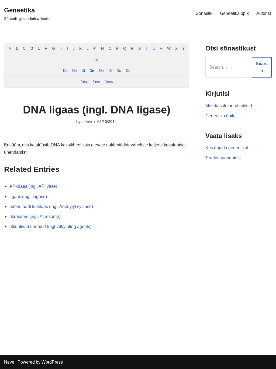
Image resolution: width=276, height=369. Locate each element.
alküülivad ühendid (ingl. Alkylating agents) (50, 226)
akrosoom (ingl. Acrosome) (34, 216)
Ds (119, 70)
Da (65, 70)
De (74, 70)
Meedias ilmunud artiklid (228, 105)
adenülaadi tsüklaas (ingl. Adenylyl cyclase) (51, 206)
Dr (110, 70)
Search (262, 67)
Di (83, 70)
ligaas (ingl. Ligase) (28, 196)
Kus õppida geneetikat (226, 147)
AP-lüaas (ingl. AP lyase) (33, 186)
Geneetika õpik (234, 13)
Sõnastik (204, 13)
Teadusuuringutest (223, 158)
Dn (91, 70)
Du (128, 70)
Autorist (263, 13)
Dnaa (109, 82)
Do (101, 70)
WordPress (52, 362)
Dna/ (96, 82)
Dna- (84, 82)
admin (86, 121)
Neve (9, 362)
